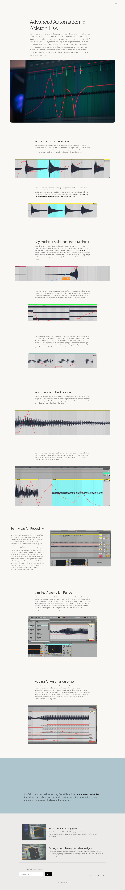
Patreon (104, 875)
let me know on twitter (87, 794)
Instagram (91, 875)
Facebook (84, 875)
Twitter (98, 875)
